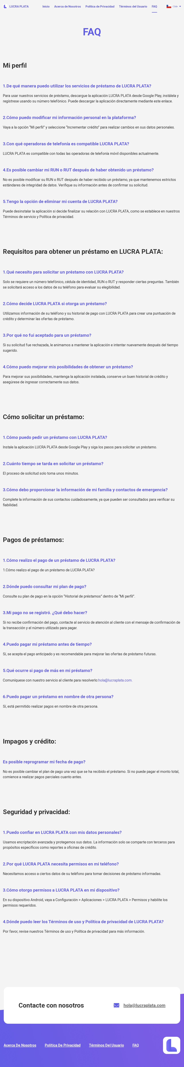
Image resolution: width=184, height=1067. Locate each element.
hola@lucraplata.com (144, 1005)
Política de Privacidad (100, 6)
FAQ (154, 6)
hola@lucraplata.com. (115, 680)
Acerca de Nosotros (67, 6)
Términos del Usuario (133, 6)
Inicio (46, 6)
